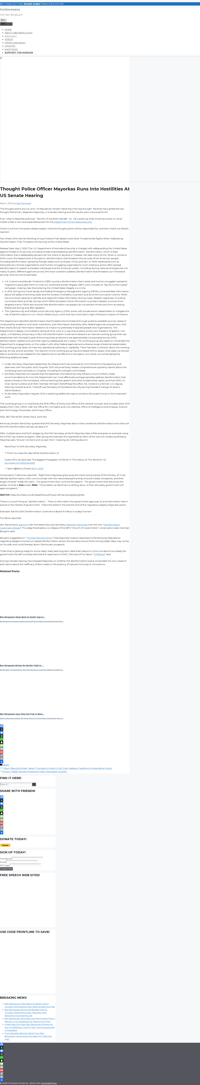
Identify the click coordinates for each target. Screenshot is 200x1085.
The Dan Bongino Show (40, 538)
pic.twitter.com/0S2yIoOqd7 (20, 463)
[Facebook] (65, 726)
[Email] (65, 748)
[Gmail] (65, 752)
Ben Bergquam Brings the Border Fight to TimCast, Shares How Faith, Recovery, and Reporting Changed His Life (26, 1013)
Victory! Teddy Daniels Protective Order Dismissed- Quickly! (34, 771)
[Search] (34, 784)
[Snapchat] (65, 742)
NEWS (5, 765)
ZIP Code (4, 865)
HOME (8, 29)
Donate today (32, 3)
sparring (23, 524)
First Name (5, 859)
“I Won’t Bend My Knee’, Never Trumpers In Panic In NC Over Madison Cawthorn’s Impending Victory (57, 768)
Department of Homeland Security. (73, 222)
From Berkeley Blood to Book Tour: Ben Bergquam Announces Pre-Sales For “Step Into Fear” (28, 1036)
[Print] (65, 758)
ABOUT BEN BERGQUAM (18, 33)
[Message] (65, 745)
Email (3, 862)
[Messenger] (65, 732)
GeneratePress (49, 1083)
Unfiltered (99, 554)
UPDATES (10, 46)
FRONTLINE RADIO (15, 42)
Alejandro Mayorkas (77, 524)
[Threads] (65, 735)
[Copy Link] (65, 755)
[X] (65, 729)
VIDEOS (9, 39)
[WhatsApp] (65, 739)
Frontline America (10, 9)
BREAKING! (11, 36)
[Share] (65, 761)
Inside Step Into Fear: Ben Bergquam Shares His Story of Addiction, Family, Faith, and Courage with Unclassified (30, 1027)
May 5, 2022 (37, 468)
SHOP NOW (11, 49)
